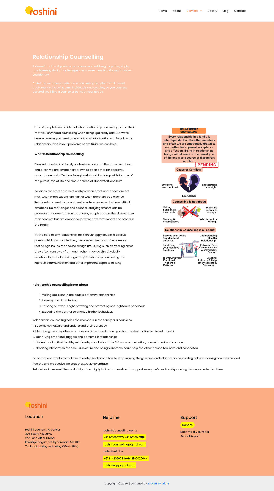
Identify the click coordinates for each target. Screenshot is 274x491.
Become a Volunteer (194, 432)
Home (163, 11)
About (177, 11)
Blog (226, 11)
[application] (200, 10)
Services (192, 11)
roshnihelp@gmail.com (119, 465)
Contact (240, 11)
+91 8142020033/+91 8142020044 (126, 458)
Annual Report (190, 436)
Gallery (212, 11)
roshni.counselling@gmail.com (124, 444)
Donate (187, 425)
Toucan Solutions (158, 483)
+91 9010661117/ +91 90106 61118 (124, 437)
